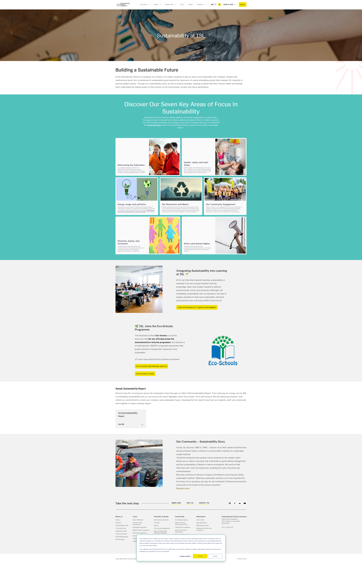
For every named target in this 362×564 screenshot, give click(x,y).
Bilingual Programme (140, 527)
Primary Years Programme (137, 523)
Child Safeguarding (121, 536)
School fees (200, 520)
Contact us (204, 503)
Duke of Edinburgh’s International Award (160, 532)
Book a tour (228, 4)
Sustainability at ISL (121, 525)
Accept (200, 556)
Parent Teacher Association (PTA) (181, 523)
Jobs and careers (121, 534)
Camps (190, 4)
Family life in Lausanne (182, 527)
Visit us (190, 503)
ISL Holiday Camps (181, 520)
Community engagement (162, 528)
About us (119, 516)
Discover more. (183, 488)
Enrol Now (176, 503)
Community (179, 516)
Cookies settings (185, 556)
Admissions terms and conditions (203, 529)
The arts (156, 522)
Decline (215, 556)
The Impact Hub (120, 528)
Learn (135, 516)
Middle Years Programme (141, 530)
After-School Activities (161, 520)
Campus (118, 522)
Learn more (122, 175)
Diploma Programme (140, 533)
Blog (182, 4)
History (117, 520)
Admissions (201, 516)
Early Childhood (138, 520)
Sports (156, 525)
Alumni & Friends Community (180, 531)
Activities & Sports (161, 516)
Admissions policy (202, 525)
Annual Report (120, 539)
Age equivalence (201, 522)
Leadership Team (121, 531)
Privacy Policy (152, 545)
